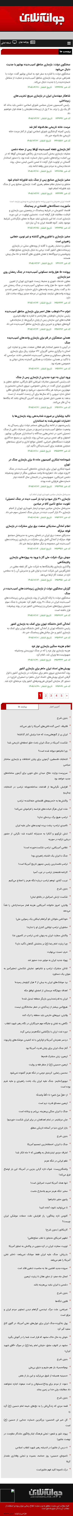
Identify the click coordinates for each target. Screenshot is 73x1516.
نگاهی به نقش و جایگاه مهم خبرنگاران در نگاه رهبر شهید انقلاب (36, 1023)
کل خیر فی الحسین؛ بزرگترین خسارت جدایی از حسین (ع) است (37, 1422)
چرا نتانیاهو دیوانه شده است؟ (53, 751)
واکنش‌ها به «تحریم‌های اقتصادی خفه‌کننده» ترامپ (42, 801)
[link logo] (30, 16)
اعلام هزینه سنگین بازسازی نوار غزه (51, 646)
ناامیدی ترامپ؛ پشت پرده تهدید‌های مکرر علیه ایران (42, 825)
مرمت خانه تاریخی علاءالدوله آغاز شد (49, 127)
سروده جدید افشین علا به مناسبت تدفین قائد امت (43, 1268)
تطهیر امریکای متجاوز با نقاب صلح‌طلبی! (48, 1238)
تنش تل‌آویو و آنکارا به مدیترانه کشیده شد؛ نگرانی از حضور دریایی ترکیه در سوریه (37, 836)
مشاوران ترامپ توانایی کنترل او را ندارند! (47, 927)
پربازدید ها (22, 706)
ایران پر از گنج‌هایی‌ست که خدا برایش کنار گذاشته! (42, 734)
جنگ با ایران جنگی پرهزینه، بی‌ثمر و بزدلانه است (43, 1111)
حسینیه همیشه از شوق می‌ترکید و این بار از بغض (43, 1376)
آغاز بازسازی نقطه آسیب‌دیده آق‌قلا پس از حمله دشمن (40, 149)
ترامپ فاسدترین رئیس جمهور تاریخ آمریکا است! (43, 864)
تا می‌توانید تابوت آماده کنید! (53, 1208)
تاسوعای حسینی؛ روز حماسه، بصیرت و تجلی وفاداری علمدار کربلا (37, 1458)
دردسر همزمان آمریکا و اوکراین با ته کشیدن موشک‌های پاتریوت (36, 1040)
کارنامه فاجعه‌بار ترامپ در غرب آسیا (50, 872)
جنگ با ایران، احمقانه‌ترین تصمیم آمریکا (47, 1144)
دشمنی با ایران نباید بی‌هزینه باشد (51, 1285)
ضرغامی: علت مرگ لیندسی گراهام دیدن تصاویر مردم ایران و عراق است (37, 1312)
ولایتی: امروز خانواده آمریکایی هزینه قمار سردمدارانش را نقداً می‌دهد (37, 908)
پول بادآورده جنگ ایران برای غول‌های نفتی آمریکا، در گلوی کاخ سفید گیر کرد (37, 1326)
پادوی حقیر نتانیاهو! (58, 1199)
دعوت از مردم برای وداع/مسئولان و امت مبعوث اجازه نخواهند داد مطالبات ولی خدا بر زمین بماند (37, 1387)
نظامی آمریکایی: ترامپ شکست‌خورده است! (46, 848)
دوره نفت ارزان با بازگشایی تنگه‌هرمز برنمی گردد (44, 1032)
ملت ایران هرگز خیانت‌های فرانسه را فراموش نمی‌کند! (41, 809)
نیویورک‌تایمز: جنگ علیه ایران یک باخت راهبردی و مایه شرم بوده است (37, 1084)
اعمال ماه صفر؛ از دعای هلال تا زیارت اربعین (46, 1276)
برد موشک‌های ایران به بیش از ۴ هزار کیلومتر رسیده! (41, 982)
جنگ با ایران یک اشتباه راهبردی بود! (49, 856)
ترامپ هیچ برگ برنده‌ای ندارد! (52, 817)
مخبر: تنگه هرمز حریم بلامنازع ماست (49, 1191)
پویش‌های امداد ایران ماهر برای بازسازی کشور (44, 668)
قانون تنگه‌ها (61, 1301)
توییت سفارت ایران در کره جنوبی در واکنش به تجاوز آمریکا (38, 1246)
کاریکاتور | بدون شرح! (57, 1230)
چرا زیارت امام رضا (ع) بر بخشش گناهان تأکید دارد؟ (41, 944)
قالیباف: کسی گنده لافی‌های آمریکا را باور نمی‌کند (44, 726)
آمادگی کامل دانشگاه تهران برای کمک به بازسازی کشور (40, 624)
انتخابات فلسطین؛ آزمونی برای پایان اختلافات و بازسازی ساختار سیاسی (37, 762)
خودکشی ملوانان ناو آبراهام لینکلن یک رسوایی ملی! (42, 919)
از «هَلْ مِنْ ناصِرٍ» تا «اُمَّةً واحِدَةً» (52, 1095)
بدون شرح (62, 718)
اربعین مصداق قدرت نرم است (53, 1103)
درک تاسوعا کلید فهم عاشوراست (52, 1470)
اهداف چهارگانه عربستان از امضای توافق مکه (46, 991)
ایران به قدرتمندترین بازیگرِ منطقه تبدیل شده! (45, 999)
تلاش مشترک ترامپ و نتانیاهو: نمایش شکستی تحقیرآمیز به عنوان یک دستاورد (37, 971)
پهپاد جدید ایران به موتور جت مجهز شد (48, 960)
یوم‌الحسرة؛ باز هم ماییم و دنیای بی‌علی (48, 1367)
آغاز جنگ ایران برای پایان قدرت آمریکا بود (47, 1048)
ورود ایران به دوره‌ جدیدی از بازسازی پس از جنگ (43, 377)
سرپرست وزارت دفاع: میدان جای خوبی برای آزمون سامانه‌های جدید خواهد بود (37, 776)
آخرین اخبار (55, 706)
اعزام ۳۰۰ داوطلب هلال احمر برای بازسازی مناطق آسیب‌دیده (37, 311)
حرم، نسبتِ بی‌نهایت (57, 952)
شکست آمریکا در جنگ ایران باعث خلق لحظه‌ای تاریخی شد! (37, 743)
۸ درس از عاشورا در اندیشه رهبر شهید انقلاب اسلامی (41, 1448)
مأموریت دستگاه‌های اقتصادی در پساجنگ (47, 206)
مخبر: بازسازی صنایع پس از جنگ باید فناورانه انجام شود (39, 180)
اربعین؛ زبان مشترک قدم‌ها (54, 1056)
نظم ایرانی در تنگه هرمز (56, 1161)
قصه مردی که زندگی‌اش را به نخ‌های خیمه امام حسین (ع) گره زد (37, 1409)
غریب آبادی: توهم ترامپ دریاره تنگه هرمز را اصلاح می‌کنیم (38, 880)
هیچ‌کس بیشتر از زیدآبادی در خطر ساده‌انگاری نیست (41, 1007)
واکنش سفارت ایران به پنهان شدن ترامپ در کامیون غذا (40, 935)
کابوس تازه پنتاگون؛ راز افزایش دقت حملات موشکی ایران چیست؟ (37, 1218)
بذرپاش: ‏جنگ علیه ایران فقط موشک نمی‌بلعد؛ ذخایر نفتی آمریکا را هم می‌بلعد (37, 1257)
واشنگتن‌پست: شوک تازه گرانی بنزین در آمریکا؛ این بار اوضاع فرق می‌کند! (37, 1172)
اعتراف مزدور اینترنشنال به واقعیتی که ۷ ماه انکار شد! (42, 1153)
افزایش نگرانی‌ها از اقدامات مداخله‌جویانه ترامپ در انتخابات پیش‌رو (37, 789)
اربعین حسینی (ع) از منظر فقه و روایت (48, 1065)
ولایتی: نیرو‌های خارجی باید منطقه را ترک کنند (45, 1015)
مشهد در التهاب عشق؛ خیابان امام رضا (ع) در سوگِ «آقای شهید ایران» (37, 1348)
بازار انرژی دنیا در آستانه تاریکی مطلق (49, 1128)
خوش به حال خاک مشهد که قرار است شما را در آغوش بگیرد (38, 1337)
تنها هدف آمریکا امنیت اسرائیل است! (49, 1183)
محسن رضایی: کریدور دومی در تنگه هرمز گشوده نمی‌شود (39, 1073)
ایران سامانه (9, 1513)
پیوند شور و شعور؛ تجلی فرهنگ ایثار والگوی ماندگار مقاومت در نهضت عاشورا (37, 1436)
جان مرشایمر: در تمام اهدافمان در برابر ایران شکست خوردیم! (37, 1120)
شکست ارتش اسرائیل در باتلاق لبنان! (49, 897)
